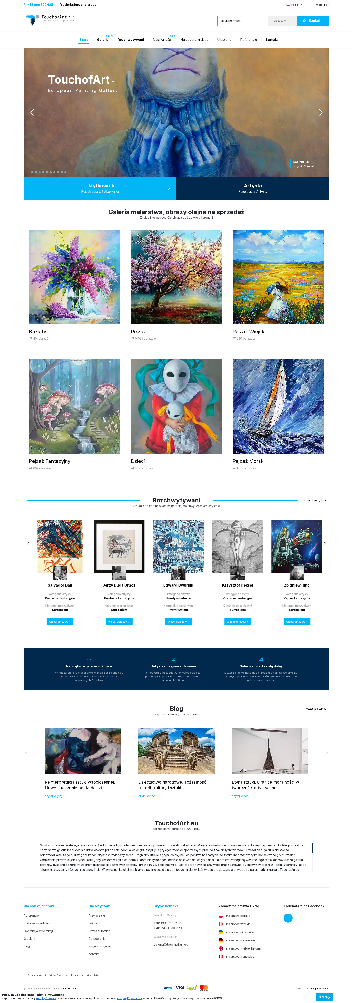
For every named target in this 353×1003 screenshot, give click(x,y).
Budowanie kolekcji (37, 923)
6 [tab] (51, 172)
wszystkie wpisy (316, 708)
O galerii (29, 938)
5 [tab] (47, 172)
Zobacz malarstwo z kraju (240, 906)
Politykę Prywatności (129, 998)
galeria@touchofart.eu (79, 4)
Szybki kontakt (166, 906)
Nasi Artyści (162, 40)
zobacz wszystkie (315, 500)
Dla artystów (99, 906)
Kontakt (272, 40)
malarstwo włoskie (238, 924)
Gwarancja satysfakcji (38, 931)
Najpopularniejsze (194, 40)
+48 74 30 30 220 (168, 928)
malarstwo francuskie (240, 956)
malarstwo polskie (238, 915)
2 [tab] (36, 172)
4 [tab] (43, 172)
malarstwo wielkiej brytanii (243, 948)
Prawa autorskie (99, 931)
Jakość (93, 923)
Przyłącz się (97, 915)
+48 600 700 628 (40, 4)
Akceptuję (324, 997)
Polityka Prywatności (58, 975)
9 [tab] (62, 172)
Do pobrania (97, 938)
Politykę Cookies (46, 998)
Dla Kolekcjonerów (39, 906)
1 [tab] (32, 172)
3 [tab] (40, 172)
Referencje (248, 40)
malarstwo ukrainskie (240, 932)
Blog (27, 946)
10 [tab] (65, 172)
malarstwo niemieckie (240, 940)
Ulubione (224, 40)
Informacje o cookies (81, 975)
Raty (96, 975)
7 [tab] (54, 172)
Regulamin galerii (100, 946)
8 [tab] (58, 172)
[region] (176, 857)
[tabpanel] (176, 112)
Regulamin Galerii (37, 975)
